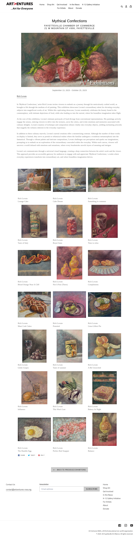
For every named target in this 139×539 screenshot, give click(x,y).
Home (105, 484)
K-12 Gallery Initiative (112, 498)
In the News (108, 494)
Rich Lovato (22, 96)
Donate (106, 508)
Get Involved (108, 491)
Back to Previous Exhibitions (71, 469)
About (105, 505)
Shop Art (106, 487)
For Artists (107, 501)
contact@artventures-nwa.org (18, 489)
